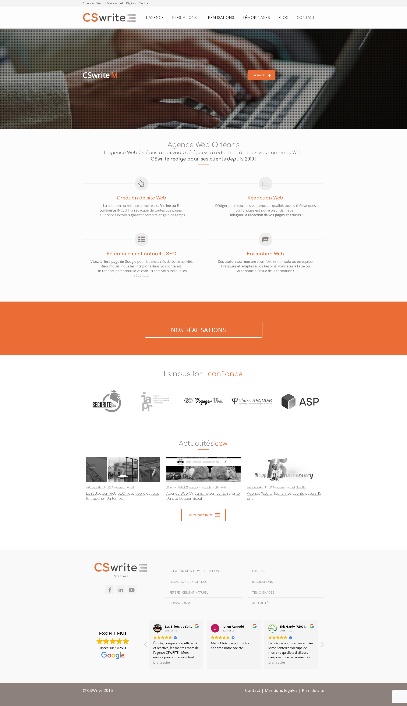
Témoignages (256, 18)
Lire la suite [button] (219, 662)
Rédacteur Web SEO (96, 487)
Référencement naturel (121, 487)
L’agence (155, 18)
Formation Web (182, 603)
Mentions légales (281, 690)
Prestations (184, 18)
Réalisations (221, 18)
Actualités (261, 603)
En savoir (258, 75)
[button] (322, 645)
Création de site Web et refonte (196, 571)
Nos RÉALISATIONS (199, 330)
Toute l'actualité (200, 515)
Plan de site (313, 690)
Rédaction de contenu (188, 581)
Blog (283, 18)
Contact (306, 18)
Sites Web (220, 487)
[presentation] (77, 402)
